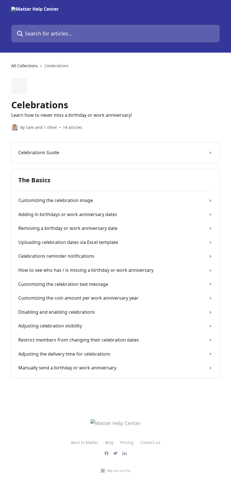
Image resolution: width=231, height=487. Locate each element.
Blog (109, 442)
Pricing (127, 442)
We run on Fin (118, 470)
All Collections (24, 65)
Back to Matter (84, 442)
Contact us (150, 442)
